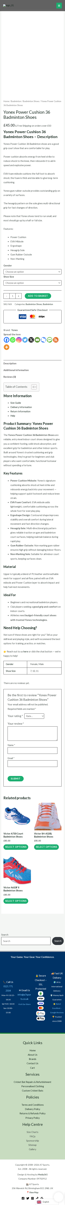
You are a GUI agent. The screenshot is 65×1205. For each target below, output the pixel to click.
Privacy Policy (32, 1118)
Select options (16, 846)
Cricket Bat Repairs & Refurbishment (32, 1082)
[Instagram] (19, 340)
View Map (33, 1192)
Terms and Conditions (32, 1104)
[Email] (37, 340)
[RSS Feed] (56, 340)
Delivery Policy (32, 1109)
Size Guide (15, 402)
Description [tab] (9, 363)
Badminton (16, 101)
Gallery (32, 1149)
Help (12, 415)
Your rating (15, 716)
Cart (32, 1067)
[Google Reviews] (42, 1198)
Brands (32, 1059)
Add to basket (38, 295)
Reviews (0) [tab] (9, 376)
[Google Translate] (43, 340)
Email (11, 758)
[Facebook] (6, 340)
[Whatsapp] (12, 340)
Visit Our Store (24, 1004)
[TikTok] (37, 1198)
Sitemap (32, 1145)
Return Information (20, 411)
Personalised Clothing (32, 1086)
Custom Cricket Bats (32, 1090)
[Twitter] (25, 340)
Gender (7, 265)
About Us (32, 1054)
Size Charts (32, 1132)
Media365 (43, 1174)
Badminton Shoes (31, 101)
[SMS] (49, 340)
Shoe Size (8, 276)
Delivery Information (21, 407)
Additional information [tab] (16, 370)
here (25, 651)
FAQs (32, 1136)
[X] (31, 340)
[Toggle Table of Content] (32, 387)
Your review (16, 723)
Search (4, 934)
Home (6, 101)
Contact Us (32, 1063)
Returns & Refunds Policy (32, 1113)
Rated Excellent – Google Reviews (57, 1008)
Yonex (14, 330)
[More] (6, 347)
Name (11, 745)
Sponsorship (32, 1140)
